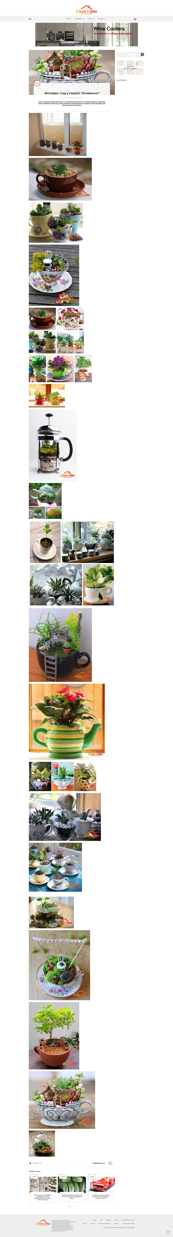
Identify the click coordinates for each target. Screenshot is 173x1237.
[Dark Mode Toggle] (167, 1231)
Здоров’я (79, 19)
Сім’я (68, 19)
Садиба (101, 19)
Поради (34, 1176)
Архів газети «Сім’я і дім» (128, 1220)
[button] (110, 1163)
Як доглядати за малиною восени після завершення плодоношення (101, 1196)
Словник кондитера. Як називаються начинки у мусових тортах (42, 1196)
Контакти (116, 1223)
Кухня (90, 19)
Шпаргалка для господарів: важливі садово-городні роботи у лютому (72, 1196)
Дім (37, 83)
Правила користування (104, 1223)
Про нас (85, 1223)
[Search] (142, 54)
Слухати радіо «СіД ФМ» (128, 1223)
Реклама (92, 1223)
